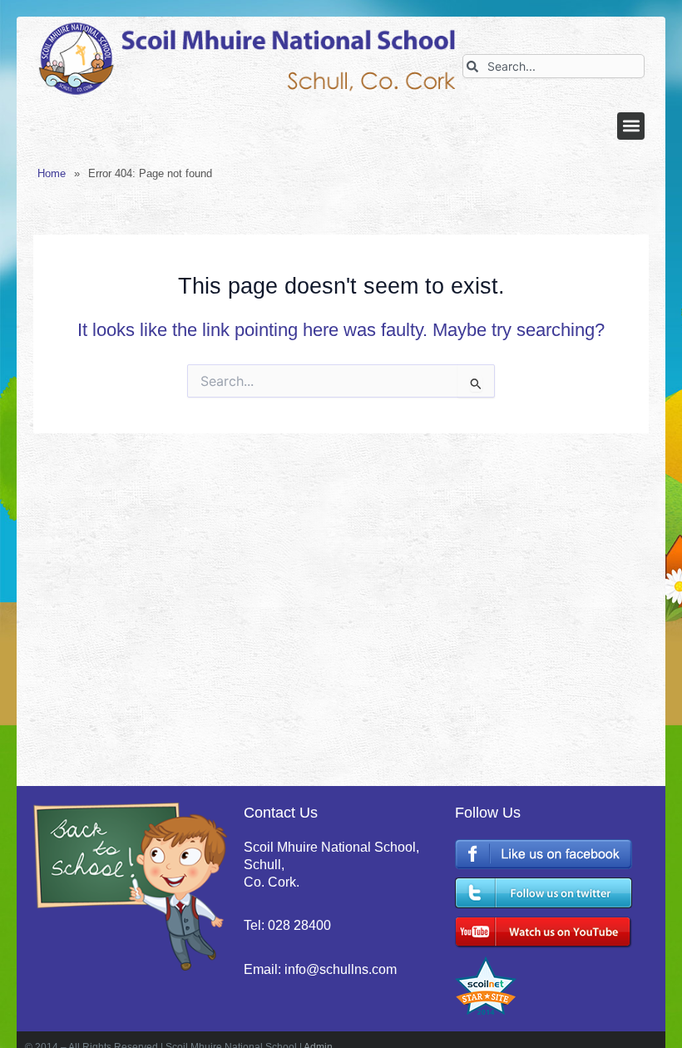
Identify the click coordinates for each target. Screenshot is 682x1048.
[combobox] (553, 66)
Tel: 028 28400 (287, 925)
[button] (631, 126)
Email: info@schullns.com (320, 969)
